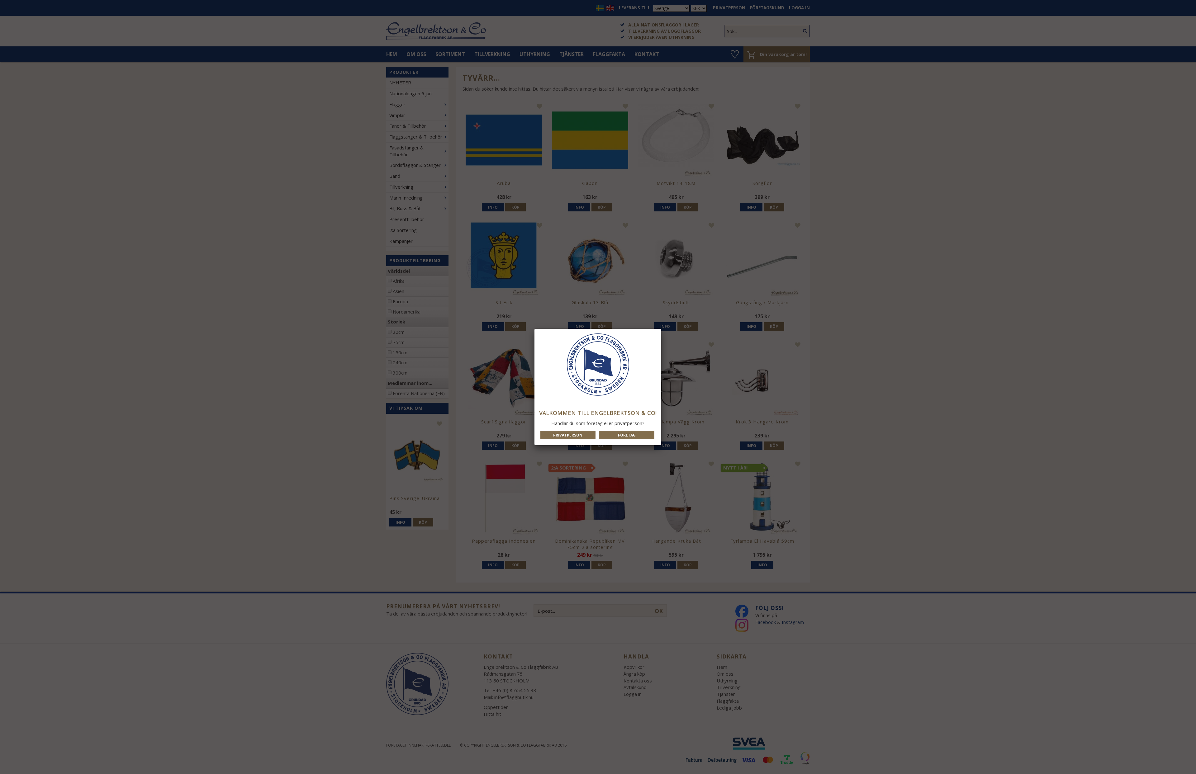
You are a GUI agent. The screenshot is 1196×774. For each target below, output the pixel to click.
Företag (627, 435)
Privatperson (567, 435)
